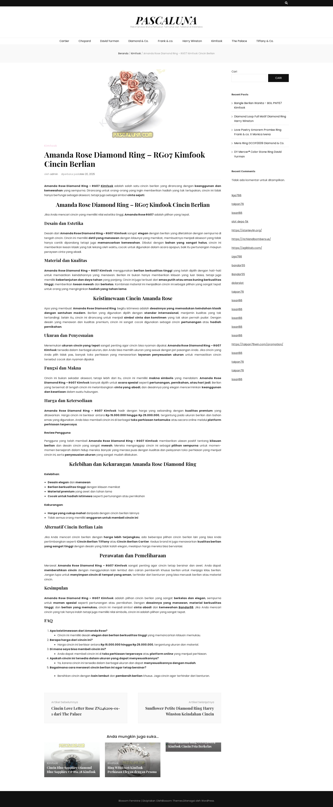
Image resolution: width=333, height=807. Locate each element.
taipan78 (238, 204)
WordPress (207, 800)
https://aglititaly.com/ (247, 248)
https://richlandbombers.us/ (251, 239)
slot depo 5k (240, 222)
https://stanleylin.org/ (247, 230)
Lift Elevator (130, 797)
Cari (234, 72)
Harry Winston (192, 41)
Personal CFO (146, 797)
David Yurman (109, 41)
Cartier (64, 41)
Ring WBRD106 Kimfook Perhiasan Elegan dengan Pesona (132, 770)
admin (54, 174)
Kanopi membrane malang (171, 797)
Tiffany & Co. (265, 41)
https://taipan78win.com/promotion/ (257, 344)
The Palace (239, 41)
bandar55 (238, 265)
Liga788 (237, 257)
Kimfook (216, 41)
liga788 (236, 195)
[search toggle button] (286, 3)
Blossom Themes (172, 800)
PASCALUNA (166, 20)
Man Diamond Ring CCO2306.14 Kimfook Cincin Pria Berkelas (191, 744)
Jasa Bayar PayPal (199, 797)
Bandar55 (186, 607)
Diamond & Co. (138, 41)
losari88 (237, 213)
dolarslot (238, 283)
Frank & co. (165, 41)
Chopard (85, 41)
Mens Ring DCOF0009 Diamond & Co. (259, 143)
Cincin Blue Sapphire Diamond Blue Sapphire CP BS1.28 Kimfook (71, 770)
